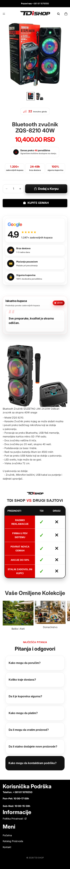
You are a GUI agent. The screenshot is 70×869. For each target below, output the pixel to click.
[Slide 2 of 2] (39, 96)
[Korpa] (66, 14)
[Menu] (4, 14)
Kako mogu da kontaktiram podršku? (32, 763)
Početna (7, 835)
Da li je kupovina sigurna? (25, 696)
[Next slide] (63, 615)
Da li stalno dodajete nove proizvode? (33, 746)
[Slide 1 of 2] (30, 96)
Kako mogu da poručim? (25, 662)
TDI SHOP (39, 857)
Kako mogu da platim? (23, 713)
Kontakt (7, 846)
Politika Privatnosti (13, 818)
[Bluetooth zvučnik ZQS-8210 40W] (35, 374)
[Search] (58, 14)
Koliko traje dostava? (22, 679)
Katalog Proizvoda (13, 841)
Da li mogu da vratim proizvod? (29, 729)
